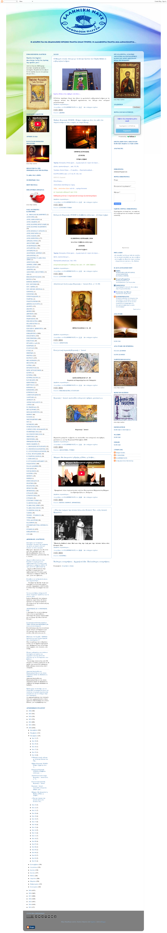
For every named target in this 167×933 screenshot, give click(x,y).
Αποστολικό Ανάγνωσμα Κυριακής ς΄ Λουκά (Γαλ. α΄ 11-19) (77, 284)
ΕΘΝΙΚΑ (29, 316)
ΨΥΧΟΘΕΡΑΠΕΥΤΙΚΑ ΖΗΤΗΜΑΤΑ (37, 525)
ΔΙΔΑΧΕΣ (29, 309)
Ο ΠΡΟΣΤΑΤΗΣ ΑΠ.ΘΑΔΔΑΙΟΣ (36, 429)
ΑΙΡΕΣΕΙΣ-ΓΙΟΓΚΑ (32, 241)
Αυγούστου (33, 867)
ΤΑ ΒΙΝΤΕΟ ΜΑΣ (31, 503)
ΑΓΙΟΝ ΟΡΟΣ (30, 217)
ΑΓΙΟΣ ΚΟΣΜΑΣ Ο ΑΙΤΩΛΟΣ (35, 231)
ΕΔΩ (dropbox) (122, 144)
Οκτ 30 (34, 741)
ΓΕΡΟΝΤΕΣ (29, 292)
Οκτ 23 (34, 805)
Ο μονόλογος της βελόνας (123, 293)
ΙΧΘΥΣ (118, 271)
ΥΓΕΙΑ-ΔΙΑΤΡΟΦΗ (32, 520)
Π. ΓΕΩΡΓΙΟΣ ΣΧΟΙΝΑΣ (33, 456)
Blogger (103, 922)
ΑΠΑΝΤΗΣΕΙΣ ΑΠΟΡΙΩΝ (34, 253)
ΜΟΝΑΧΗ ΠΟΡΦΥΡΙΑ (33, 412)
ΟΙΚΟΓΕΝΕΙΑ (30, 436)
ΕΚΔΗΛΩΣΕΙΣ (30, 319)
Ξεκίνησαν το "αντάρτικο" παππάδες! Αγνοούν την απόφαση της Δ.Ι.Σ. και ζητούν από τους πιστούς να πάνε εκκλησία (37, 545)
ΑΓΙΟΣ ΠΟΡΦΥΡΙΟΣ (32, 238)
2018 (30, 893)
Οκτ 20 (34, 813)
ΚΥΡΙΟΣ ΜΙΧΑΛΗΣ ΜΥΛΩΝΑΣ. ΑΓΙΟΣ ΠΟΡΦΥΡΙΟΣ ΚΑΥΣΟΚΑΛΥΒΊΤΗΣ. (125, 274)
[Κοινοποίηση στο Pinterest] (62, 110)
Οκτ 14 (34, 830)
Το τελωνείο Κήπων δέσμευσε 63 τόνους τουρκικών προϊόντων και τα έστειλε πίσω (37, 594)
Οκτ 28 (34, 747)
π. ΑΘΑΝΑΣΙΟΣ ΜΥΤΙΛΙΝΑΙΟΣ (36, 446)
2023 (30, 719)
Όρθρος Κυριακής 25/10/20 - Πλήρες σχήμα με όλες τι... (40, 765)
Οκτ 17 (34, 822)
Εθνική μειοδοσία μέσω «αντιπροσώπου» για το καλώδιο (125, 281)
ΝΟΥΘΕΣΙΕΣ (30, 424)
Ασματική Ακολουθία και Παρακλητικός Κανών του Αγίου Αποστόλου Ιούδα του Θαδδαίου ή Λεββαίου (36, 673)
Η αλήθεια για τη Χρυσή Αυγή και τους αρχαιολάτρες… (36, 580)
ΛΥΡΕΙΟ (29, 405)
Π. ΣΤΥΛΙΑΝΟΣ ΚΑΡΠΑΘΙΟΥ (35, 461)
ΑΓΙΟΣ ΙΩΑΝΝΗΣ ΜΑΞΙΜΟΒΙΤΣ (36, 227)
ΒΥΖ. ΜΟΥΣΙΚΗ (31, 284)
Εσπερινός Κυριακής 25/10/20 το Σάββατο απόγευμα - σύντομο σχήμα (81, 215)
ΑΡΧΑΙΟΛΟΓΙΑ (31, 267)
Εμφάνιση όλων (137, 309)
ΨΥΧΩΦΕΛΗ (30, 529)
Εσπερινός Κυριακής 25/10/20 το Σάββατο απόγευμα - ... (39, 771)
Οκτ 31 (34, 738)
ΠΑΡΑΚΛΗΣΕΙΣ (31, 471)
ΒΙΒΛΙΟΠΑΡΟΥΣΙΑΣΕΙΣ (33, 277)
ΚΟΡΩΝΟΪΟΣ (30, 390)
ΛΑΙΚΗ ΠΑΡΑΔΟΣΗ (32, 395)
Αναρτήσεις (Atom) (68, 566)
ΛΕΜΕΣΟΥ (29, 400)
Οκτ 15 (34, 827)
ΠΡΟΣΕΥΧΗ (30, 488)
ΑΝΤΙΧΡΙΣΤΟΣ (31, 250)
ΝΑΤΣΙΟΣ (29, 417)
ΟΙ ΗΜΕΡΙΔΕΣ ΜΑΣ (32, 432)
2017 (30, 896)
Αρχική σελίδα (80, 561)
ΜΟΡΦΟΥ (68, 502)
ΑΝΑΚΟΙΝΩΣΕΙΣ (31, 246)
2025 (30, 714)
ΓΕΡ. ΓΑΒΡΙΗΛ (31, 287)
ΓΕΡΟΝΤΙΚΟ (30, 294)
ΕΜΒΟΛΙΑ (29, 326)
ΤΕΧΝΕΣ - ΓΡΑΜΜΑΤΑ (33, 515)
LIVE (28, 534)
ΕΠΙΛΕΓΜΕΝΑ (30, 336)
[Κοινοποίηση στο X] (58, 110)
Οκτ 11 (34, 836)
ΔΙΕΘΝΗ (61, 113)
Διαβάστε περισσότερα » (61, 104)
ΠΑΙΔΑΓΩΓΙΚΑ (31, 463)
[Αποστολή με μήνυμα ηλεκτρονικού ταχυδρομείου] (54, 110)
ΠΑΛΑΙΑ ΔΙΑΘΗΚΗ (32, 466)
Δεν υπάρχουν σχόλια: (91, 107)
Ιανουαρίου (34, 887)
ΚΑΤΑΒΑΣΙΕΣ (30, 380)
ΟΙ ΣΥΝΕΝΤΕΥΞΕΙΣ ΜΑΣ (34, 434)
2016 (30, 899)
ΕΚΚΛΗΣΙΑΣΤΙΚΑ (65, 391)
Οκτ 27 (34, 749)
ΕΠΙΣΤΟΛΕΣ (30, 341)
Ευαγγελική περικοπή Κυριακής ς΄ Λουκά (70, 350)
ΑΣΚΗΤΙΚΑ (30, 269)
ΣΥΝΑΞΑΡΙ (29, 493)
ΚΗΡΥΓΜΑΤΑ (30, 385)
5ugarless (93, 922)
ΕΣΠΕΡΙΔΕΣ (30, 346)
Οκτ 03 (34, 855)
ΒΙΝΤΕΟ (61, 502)
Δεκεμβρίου (34, 730)
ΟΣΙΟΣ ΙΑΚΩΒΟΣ (31, 444)
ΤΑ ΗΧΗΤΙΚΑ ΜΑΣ (32, 510)
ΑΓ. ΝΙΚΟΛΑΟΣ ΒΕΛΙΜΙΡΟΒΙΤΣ (36, 214)
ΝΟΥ (27, 422)
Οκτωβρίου (33, 736)
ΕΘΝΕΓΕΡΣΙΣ (120, 285)
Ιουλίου (32, 870)
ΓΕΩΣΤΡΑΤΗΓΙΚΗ (32, 301)
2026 (30, 711)
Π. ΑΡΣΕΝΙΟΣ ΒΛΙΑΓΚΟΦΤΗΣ (35, 449)
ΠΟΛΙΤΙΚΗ (29, 483)
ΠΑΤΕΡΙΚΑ (62, 556)
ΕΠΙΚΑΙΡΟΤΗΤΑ (31, 333)
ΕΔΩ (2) (128, 430)
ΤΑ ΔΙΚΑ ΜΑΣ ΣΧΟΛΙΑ (33, 508)
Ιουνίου (32, 873)
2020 (30, 728)
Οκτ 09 (34, 841)
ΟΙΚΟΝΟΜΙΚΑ (30, 439)
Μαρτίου (33, 881)
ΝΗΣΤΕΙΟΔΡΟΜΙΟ (32, 419)
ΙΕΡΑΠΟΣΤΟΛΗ (31, 368)
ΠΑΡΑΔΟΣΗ (30, 468)
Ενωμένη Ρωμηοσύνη (123, 279)
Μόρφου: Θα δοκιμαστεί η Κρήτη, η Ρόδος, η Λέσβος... (74, 457)
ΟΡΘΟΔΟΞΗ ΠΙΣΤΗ (32, 441)
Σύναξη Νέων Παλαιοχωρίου (127, 263)
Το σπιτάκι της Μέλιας (124, 292)
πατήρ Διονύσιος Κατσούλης (124, 461)
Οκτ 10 (34, 838)
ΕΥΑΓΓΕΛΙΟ (75, 391)
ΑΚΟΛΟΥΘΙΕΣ (63, 450)
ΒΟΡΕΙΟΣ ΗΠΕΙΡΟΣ (32, 282)
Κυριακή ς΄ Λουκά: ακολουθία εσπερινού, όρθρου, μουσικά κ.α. (78, 398)
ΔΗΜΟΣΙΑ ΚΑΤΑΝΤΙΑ (33, 304)
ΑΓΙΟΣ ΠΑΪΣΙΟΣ (31, 236)
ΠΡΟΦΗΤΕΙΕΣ (76, 502)
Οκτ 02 (34, 858)
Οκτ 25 (34, 752)
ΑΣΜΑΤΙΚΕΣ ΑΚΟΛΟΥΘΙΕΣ (35, 272)
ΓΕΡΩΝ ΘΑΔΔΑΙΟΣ (32, 296)
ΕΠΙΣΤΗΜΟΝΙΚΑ (31, 338)
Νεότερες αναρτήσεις (63, 561)
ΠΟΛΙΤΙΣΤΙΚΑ (30, 486)
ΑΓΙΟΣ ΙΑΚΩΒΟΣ (31, 222)
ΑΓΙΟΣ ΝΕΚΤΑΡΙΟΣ (32, 233)
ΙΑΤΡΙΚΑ (29, 365)
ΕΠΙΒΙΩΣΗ (29, 331)
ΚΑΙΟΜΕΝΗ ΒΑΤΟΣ (122, 297)
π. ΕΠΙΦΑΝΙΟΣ (31, 459)
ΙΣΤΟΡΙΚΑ (29, 375)
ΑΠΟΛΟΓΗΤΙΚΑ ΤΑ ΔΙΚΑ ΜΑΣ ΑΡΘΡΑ (36, 258)
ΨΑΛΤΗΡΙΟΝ (30, 523)
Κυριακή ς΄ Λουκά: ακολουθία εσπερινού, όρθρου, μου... (39, 787)
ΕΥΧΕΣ (28, 350)
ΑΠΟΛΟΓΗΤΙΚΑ (31, 255)
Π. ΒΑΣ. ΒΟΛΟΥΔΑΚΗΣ (33, 454)
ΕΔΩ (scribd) (134, 144)
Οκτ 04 (34, 852)
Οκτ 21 (34, 810)
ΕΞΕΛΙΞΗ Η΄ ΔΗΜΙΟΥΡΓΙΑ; (34, 328)
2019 (30, 890)
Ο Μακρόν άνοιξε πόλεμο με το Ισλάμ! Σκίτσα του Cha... (40, 759)
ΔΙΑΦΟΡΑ (29, 306)
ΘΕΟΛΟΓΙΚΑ (30, 363)
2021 (30, 725)
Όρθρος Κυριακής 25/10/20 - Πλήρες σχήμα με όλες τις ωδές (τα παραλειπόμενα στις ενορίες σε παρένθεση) (78, 121)
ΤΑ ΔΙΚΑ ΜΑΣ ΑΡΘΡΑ (33, 505)
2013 (30, 907)
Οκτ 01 (34, 861)
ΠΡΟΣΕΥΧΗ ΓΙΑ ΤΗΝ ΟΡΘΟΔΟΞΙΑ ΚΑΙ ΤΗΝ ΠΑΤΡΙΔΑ (37, 169)
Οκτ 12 (34, 833)
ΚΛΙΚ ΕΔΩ (117, 341)
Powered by (122, 136)
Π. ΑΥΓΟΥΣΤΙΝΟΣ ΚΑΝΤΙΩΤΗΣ (36, 451)
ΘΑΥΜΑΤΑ (29, 358)
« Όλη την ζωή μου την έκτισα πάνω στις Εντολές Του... (38, 799)
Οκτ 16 (34, 824)
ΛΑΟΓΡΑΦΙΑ (30, 397)
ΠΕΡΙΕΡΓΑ (29, 476)
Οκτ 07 (34, 844)
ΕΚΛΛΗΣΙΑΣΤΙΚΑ (32, 323)
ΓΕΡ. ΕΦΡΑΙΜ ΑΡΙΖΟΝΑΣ (34, 289)
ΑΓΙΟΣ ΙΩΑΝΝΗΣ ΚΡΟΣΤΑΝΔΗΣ (36, 224)
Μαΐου (32, 876)
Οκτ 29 (34, 744)
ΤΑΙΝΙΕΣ (29, 513)
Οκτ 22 (34, 808)
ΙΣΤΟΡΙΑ (29, 373)
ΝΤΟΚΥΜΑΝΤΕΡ (31, 427)
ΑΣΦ (27, 274)
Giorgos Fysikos (120, 452)
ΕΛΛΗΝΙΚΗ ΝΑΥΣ (121, 458)
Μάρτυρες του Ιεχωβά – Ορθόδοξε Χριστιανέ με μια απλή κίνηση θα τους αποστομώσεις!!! (37, 638)
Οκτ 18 (34, 819)
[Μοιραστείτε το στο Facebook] (60, 110)
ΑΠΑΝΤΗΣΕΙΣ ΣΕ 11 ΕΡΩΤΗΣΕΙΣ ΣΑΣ (36, 609)
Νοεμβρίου (33, 733)
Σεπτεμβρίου (34, 864)
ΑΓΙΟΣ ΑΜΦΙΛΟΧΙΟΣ (33, 219)
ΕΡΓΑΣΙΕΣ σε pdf (31, 343)
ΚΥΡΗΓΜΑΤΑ (30, 392)
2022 (30, 722)
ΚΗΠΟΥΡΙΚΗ (30, 382)
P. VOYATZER (120, 455)
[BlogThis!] (56, 110)
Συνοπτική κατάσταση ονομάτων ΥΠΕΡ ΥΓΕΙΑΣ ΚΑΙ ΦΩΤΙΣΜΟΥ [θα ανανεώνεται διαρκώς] (37, 624)
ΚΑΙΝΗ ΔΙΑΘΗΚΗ (119, 354)
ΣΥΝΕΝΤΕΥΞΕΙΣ (31, 495)
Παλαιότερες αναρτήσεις (98, 561)
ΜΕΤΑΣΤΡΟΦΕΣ (31, 409)
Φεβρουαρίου (34, 884)
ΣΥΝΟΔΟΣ (29, 498)
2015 (30, 902)
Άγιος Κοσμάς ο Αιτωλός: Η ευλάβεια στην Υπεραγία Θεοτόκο (127, 288)
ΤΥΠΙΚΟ (71, 450)
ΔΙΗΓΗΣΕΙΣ (30, 314)
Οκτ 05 (34, 850)
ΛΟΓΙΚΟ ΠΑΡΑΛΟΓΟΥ (33, 402)
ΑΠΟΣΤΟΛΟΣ (63, 343)
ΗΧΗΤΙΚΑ (29, 355)
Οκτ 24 (34, 755)
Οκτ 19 (34, 816)
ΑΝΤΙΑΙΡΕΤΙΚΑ (31, 248)
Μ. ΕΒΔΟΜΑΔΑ (31, 407)
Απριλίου (33, 878)
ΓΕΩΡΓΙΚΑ (29, 299)
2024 (30, 716)
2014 (30, 904)
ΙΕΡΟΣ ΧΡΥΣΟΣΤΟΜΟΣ (33, 370)
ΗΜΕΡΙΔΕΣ (29, 353)
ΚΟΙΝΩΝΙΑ (29, 387)
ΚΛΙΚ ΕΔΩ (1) (118, 430)
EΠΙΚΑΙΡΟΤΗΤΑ (31, 532)
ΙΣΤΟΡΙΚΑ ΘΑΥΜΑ (32, 377)
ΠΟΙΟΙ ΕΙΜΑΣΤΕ (31, 481)
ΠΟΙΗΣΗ (29, 478)
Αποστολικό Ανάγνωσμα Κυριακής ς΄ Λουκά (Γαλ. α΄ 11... (40, 777)
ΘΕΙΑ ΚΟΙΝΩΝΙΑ (31, 360)
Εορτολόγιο (125, 247)
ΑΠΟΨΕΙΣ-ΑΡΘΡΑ (31, 264)
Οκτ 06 (34, 847)
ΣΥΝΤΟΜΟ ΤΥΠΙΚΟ (65, 207)
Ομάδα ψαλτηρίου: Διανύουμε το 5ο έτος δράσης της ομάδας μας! (37, 60)
